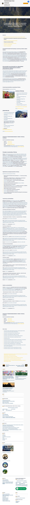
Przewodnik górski (4, 438)
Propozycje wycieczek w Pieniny (6, 400)
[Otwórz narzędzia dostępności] (28, 1)
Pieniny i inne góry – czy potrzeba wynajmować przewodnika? (9, 428)
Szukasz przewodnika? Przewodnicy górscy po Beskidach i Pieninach (13, 357)
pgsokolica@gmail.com (18, 106)
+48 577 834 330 (24, 106)
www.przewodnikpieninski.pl (9, 131)
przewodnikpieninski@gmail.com (7, 129)
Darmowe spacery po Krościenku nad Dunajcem (10, 356)
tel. (5, 128)
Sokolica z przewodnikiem (7, 45)
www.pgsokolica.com (20, 108)
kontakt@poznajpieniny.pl (10, 144)
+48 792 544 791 (9, 141)
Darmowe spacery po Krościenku (6, 436)
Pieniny (3, 437)
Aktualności (3, 434)
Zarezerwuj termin (26, 3)
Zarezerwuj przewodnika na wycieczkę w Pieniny (10, 40)
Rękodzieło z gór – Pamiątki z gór (6, 452)
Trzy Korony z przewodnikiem (8, 44)
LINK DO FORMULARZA (21, 146)
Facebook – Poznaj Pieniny (5, 415)
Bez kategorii (4, 435)
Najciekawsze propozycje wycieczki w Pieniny (10, 43)
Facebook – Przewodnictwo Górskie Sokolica (7, 416)
